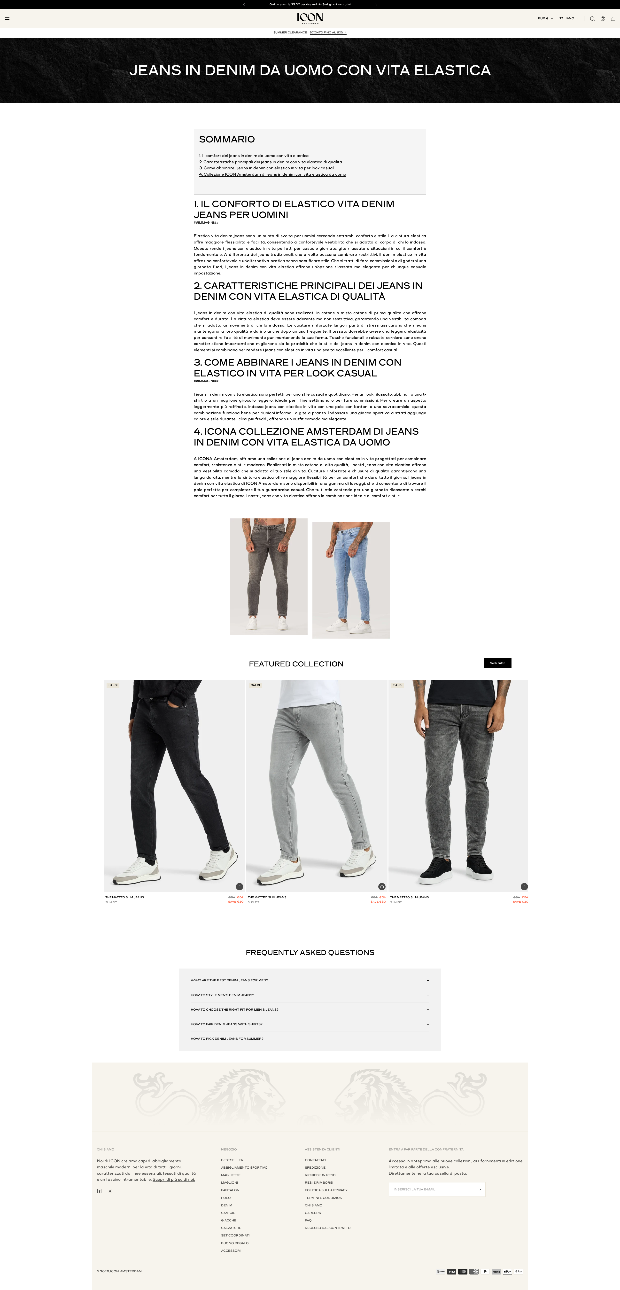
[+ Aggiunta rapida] (239, 886)
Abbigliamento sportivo (244, 1167)
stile (382, 236)
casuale (310, 248)
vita (215, 236)
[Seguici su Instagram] (110, 1190)
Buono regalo (235, 1243)
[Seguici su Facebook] (99, 1190)
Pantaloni (230, 1190)
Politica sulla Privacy (326, 1190)
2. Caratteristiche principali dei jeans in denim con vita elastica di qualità (270, 162)
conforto (364, 236)
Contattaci (315, 1160)
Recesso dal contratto (328, 1228)
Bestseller (232, 1160)
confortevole (311, 242)
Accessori (231, 1250)
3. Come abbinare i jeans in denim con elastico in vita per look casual (266, 168)
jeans (239, 236)
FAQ (308, 1220)
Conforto (241, 204)
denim (226, 236)
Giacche (228, 1220)
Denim (378, 204)
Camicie (228, 1213)
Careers (313, 1213)
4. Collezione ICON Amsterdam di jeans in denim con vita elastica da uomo (272, 174)
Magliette (230, 1175)
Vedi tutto (498, 663)
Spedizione (315, 1167)
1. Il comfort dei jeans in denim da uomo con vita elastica (254, 155)
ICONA (220, 431)
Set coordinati (235, 1235)
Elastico (309, 204)
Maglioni (229, 1182)
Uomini (270, 215)
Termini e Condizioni (324, 1198)
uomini (308, 236)
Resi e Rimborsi (319, 1182)
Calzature (231, 1228)
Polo (226, 1198)
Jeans (210, 215)
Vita (348, 204)
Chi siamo (313, 1205)
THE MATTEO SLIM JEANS (124, 897)
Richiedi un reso (320, 1175)
